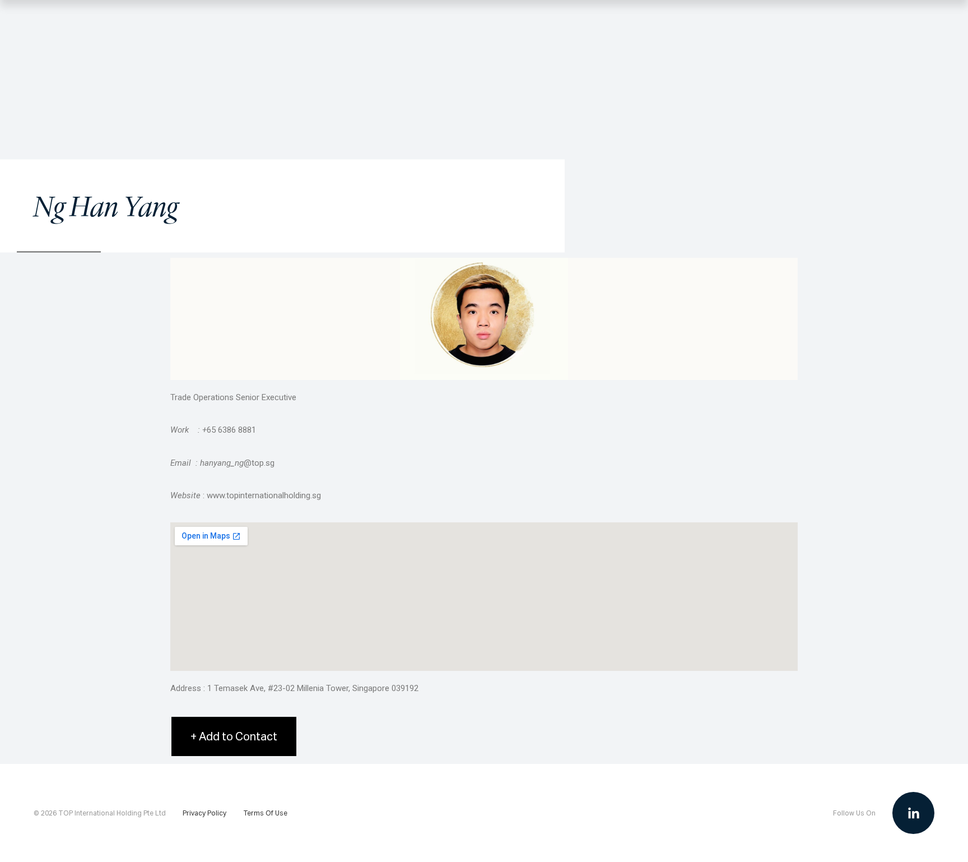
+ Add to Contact (233, 736)
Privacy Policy (204, 813)
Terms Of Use (265, 813)
